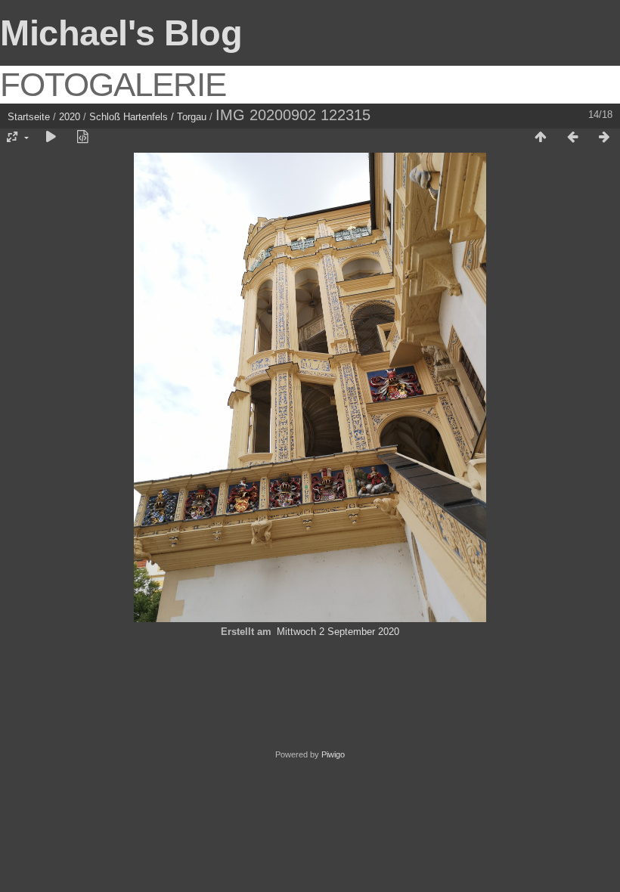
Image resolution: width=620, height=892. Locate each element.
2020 (69, 116)
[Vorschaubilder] (540, 137)
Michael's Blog (121, 33)
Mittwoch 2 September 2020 (338, 631)
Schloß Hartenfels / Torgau (147, 116)
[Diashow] (51, 137)
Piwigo (333, 754)
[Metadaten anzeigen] (82, 137)
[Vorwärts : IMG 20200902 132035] (604, 137)
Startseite (29, 116)
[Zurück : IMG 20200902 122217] (572, 137)
